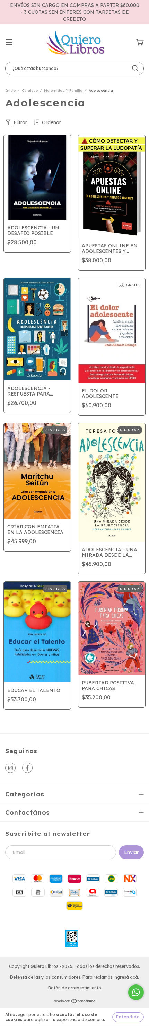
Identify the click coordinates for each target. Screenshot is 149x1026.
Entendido (128, 1016)
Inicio (10, 90)
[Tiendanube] (74, 1002)
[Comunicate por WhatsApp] (136, 992)
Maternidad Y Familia (63, 90)
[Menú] (9, 42)
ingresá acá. (126, 977)
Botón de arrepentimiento (74, 987)
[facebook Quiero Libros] (27, 768)
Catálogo (30, 90)
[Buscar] (135, 68)
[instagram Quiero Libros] (10, 768)
